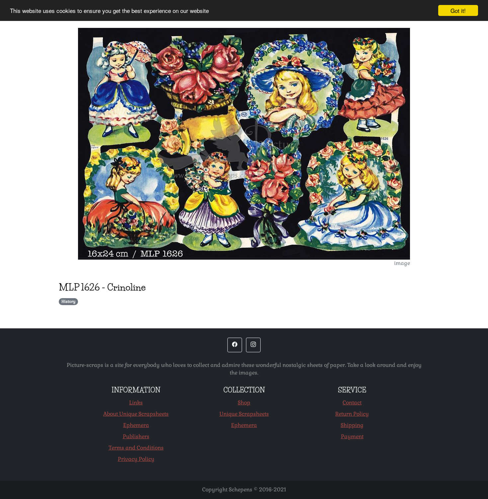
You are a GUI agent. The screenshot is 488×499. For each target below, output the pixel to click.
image (402, 263)
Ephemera (136, 425)
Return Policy (352, 413)
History (68, 301)
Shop (244, 402)
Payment (352, 436)
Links (136, 402)
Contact (352, 402)
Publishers (136, 436)
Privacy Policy (136, 459)
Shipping (352, 425)
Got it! (458, 10)
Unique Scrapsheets (244, 413)
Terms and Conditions (136, 447)
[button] (234, 345)
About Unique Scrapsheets (136, 413)
